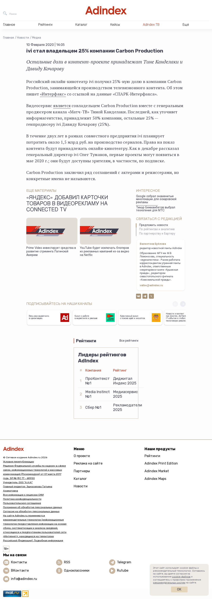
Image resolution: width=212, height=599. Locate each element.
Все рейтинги (128, 340)
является (62, 105)
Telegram (124, 562)
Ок (179, 589)
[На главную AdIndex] (106, 10)
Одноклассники (76, 570)
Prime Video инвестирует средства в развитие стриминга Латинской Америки (51, 252)
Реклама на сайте (88, 463)
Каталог (80, 479)
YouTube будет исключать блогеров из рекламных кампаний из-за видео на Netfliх (104, 252)
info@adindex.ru (24, 579)
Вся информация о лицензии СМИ (23, 494)
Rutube (122, 570)
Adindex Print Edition (161, 463)
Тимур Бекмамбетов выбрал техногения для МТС (155, 209)
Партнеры (82, 471)
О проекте (82, 456)
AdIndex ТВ (151, 25)
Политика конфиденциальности (22, 499)
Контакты (19, 562)
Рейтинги (152, 456)
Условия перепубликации (18, 461)
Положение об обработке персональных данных (32, 507)
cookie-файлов (181, 576)
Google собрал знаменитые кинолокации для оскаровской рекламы (156, 199)
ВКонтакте (20, 570)
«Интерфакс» (53, 94)
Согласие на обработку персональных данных (31, 511)
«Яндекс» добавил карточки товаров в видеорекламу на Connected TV (67, 204)
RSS (67, 562)
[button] (183, 304)
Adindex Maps (155, 479)
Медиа (36, 37)
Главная (8, 37)
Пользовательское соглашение (22, 503)
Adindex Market (157, 471)
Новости (23, 37)
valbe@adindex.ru (151, 285)
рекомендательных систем (169, 582)
